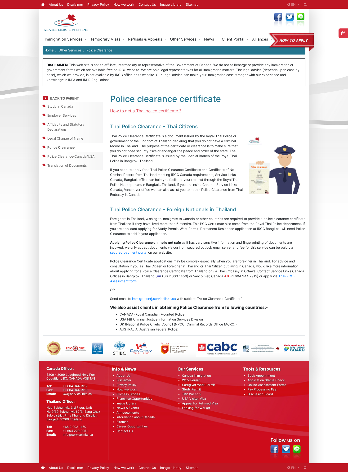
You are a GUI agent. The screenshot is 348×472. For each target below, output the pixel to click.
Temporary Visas (105, 39)
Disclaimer (75, 4)
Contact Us (147, 4)
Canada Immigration (196, 375)
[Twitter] (289, 20)
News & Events (127, 408)
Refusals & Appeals (145, 39)
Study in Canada (60, 106)
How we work (123, 4)
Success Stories (128, 394)
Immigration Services (64, 39)
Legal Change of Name (65, 138)
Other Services (183, 39)
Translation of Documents (67, 165)
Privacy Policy (98, 4)
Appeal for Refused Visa (200, 403)
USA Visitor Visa (194, 398)
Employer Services (61, 115)
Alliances (260, 39)
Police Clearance (61, 147)
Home (49, 50)
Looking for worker (196, 408)
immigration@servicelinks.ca (154, 299)
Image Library (171, 4)
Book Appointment (261, 375)
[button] (293, 4)
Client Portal (233, 39)
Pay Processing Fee (262, 389)
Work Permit (191, 380)
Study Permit (191, 389)
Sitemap (192, 4)
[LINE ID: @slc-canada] (297, 452)
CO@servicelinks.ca (77, 394)
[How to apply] (287, 41)
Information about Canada (135, 417)
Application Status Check (266, 380)
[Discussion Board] (294, 348)
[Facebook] (278, 20)
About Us (56, 4)
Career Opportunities (132, 426)
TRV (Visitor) (191, 394)
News (209, 39)
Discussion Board (260, 394)
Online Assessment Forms (267, 385)
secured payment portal (128, 252)
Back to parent (64, 98)
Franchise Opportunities (134, 398)
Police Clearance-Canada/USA (70, 156)
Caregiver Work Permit (198, 385)
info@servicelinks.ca (78, 434)
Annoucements (127, 412)
